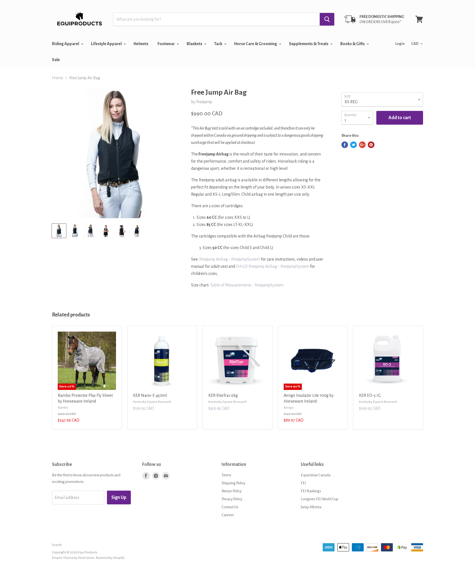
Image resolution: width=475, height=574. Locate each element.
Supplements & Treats (309, 44)
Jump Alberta (311, 507)
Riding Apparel (66, 44)
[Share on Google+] (362, 144)
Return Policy (232, 491)
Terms (226, 475)
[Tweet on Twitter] (353, 144)
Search (57, 545)
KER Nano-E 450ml (150, 395)
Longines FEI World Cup (319, 499)
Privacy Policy (232, 499)
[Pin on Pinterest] (371, 144)
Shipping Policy (233, 483)
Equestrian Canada (315, 475)
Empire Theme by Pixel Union (73, 558)
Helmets (141, 44)
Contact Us (230, 507)
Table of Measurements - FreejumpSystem (246, 285)
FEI (303, 483)
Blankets (195, 44)
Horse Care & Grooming (256, 44)
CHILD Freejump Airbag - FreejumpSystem (272, 266)
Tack (218, 44)
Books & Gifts (352, 44)
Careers (228, 515)
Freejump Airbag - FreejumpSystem (229, 259)
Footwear (166, 44)
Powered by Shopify (110, 558)
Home (57, 78)
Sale (56, 60)
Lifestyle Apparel (106, 44)
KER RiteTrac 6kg (223, 395)
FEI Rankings (311, 491)
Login (400, 44)
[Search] (327, 19)
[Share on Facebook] (344, 144)
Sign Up (118, 497)
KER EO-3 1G (370, 395)
